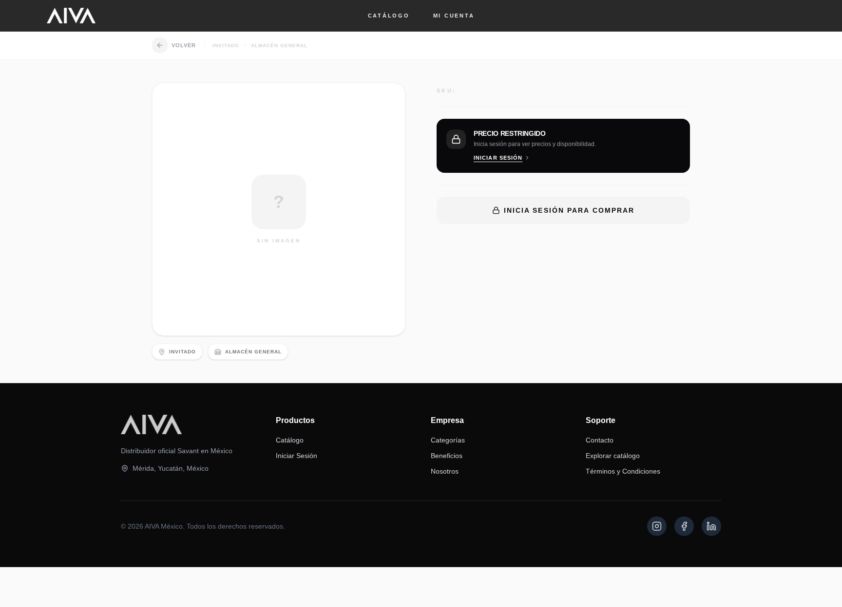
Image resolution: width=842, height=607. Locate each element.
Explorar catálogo (613, 456)
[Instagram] (657, 526)
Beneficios (446, 456)
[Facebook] (684, 526)
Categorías (448, 440)
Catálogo (389, 15)
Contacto (599, 440)
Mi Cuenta (454, 15)
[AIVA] (71, 15)
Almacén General (279, 45)
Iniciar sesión (498, 158)
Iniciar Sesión (296, 456)
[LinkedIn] (711, 526)
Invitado (225, 45)
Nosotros (445, 471)
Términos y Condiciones (623, 471)
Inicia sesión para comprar (569, 210)
